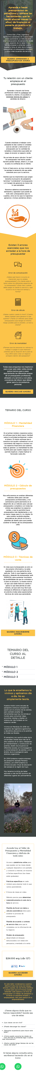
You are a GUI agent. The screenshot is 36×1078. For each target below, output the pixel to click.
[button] (18, 633)
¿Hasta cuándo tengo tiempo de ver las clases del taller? (19, 1044)
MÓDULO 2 (11, 671)
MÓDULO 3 (11, 676)
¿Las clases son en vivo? (13, 1022)
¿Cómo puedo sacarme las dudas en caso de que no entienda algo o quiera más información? (17, 1037)
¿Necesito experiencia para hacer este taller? (18, 1031)
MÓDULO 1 (10, 666)
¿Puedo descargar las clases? (15, 1026)
